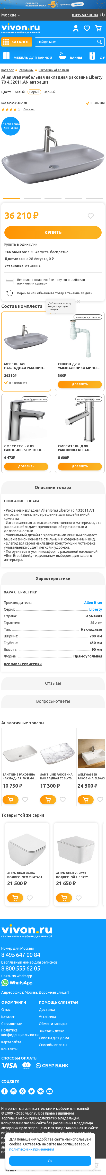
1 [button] (11, 198)
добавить (80, 384)
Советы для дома (54, 1038)
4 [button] (73, 198)
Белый (20, 92)
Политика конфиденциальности (20, 1032)
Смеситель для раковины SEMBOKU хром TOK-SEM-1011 (22, 448)
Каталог (7, 70)
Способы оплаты (53, 1045)
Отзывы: (29, 109)
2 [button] (32, 198)
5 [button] (94, 198)
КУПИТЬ (53, 232)
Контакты (9, 1049)
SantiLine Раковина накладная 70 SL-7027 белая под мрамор (57, 776)
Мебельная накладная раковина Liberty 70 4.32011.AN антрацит (24, 366)
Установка (47, 1017)
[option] (53, 154)
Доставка (47, 1010)
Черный (50, 92)
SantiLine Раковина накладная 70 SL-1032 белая (20, 776)
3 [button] (53, 198)
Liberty (95, 609)
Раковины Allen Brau (54, 70)
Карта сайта (11, 1042)
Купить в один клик (20, 244)
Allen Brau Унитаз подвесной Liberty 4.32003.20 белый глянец (75, 875)
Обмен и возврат (53, 1024)
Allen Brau (93, 603)
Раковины (26, 70)
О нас (6, 1010)
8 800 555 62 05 (20, 968)
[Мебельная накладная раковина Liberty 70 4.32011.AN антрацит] (53, 154)
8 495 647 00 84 (20, 954)
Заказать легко (51, 1031)
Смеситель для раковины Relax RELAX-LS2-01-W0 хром (78, 448)
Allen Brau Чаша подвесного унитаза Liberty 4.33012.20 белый (26, 875)
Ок (50, 1161)
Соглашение (11, 1024)
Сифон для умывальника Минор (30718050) (78, 366)
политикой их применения (31, 1149)
